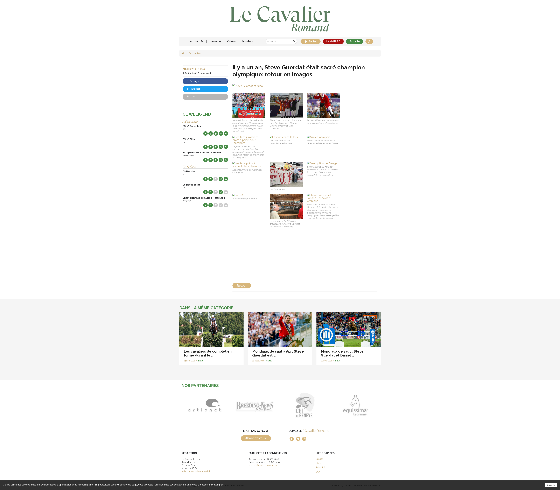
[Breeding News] (214, 405)
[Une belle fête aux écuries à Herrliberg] (286, 206)
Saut (200, 360)
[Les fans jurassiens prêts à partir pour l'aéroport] (248, 140)
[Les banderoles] (286, 174)
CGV (318, 471)
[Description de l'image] (323, 163)
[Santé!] (248, 195)
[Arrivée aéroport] (323, 137)
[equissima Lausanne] (315, 405)
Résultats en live (221, 133)
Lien (192, 96)
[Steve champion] (323, 105)
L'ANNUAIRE (333, 41)
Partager (194, 81)
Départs (210, 133)
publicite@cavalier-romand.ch (263, 465)
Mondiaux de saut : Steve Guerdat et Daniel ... (342, 353)
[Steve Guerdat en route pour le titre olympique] (248, 105)
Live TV (226, 133)
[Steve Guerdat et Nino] (247, 85)
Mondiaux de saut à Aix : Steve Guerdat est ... (278, 353)
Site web (205, 133)
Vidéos (231, 41)
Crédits (319, 459)
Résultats (216, 133)
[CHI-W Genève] (265, 405)
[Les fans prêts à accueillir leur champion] (248, 165)
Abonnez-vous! (256, 438)
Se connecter (369, 41)
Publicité (355, 41)
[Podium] (286, 105)
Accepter (551, 485)
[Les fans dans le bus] (286, 137)
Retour (242, 285)
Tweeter (195, 88)
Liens (318, 463)
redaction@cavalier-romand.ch (196, 471)
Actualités (197, 41)
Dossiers (247, 41)
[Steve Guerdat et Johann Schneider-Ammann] (323, 198)
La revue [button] (215, 41)
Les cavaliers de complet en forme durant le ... (208, 353)
